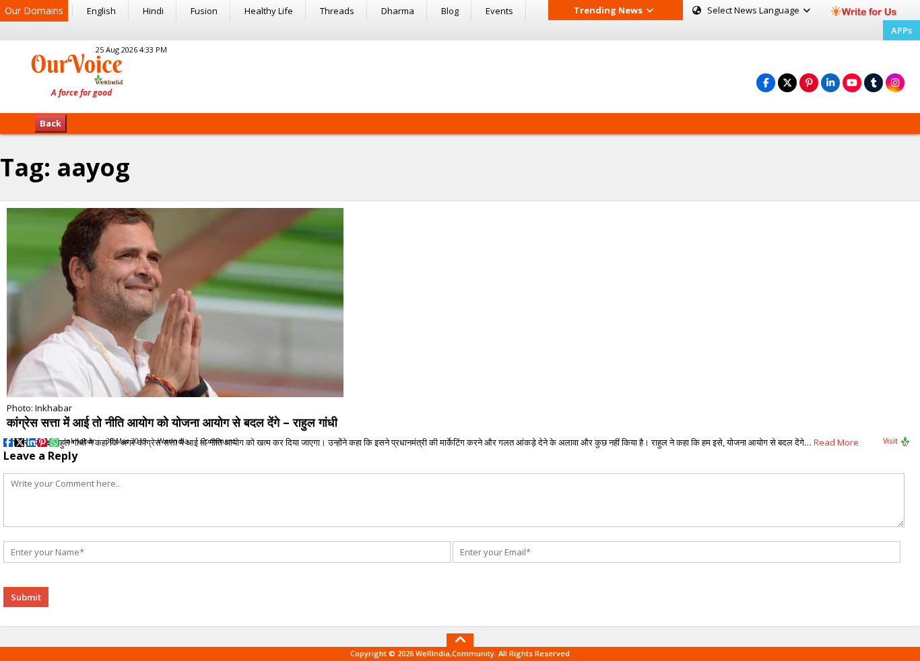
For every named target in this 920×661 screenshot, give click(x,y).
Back (50, 123)
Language (754, 10)
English (101, 11)
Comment (218, 441)
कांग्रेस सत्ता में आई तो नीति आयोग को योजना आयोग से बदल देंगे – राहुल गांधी (172, 422)
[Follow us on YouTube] (852, 82)
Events (499, 11)
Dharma (397, 11)
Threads (337, 11)
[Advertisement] (460, 74)
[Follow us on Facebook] (765, 82)
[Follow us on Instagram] (895, 82)
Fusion (204, 11)
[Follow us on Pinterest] (808, 82)
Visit (891, 441)
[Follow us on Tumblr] (873, 82)
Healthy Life (268, 11)
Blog (450, 11)
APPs (901, 30)
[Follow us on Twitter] (787, 82)
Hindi (153, 11)
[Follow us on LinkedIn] (830, 82)
